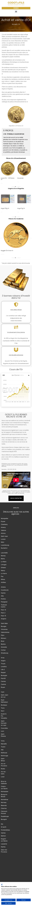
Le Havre (4, 573)
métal (20, 146)
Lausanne (4, 844)
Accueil (14, 24)
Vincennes (4, 629)
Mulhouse (4, 753)
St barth (3, 827)
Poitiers (3, 599)
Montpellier (4, 518)
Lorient (3, 539)
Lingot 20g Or (5, 208)
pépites (20, 148)
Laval (2, 777)
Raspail (3, 672)
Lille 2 (3, 669)
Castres (3, 684)
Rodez (3, 769)
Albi (2, 750)
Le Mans (3, 561)
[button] (16, 11)
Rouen (3, 687)
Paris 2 (3, 613)
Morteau (3, 802)
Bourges (3, 626)
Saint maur (4, 536)
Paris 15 (3, 616)
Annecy (3, 527)
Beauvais (4, 805)
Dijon (2, 635)
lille (2, 824)
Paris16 (3, 678)
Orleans (3, 567)
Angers (3, 660)
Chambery (4, 524)
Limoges (3, 564)
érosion (15, 152)
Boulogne (4, 675)
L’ (4, 137)
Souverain (20, 178)
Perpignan (4, 602)
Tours (3, 708)
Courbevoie (4, 590)
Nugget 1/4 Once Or (7, 250)
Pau (2, 576)
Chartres (4, 808)
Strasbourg (4, 653)
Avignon (3, 619)
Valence (3, 530)
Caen (2, 692)
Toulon (3, 747)
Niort (2, 711)
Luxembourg (5, 545)
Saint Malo (4, 623)
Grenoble (4, 647)
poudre (23, 150)
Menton (3, 836)
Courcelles (4, 728)
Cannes (3, 681)
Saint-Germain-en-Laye (4, 723)
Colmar (3, 650)
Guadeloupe (5, 816)
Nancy (3, 570)
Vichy (3, 741)
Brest (2, 641)
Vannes (3, 833)
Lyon (2, 731)
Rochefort (4, 548)
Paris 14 (3, 610)
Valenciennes (5, 632)
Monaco (3, 638)
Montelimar (4, 799)
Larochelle (4, 553)
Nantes (3, 847)
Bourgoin (4, 819)
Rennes (3, 556)
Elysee (3, 521)
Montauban (4, 791)
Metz (2, 542)
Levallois (4, 666)
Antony (3, 533)
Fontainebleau (5, 830)
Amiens (3, 587)
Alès (2, 596)
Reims (3, 559)
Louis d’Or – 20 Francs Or (7, 178)
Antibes (3, 582)
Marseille (4, 744)
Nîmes (3, 579)
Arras (2, 658)
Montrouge (4, 755)
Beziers (3, 644)
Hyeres (3, 593)
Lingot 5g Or (21, 208)
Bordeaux (4, 705)
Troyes (3, 663)
